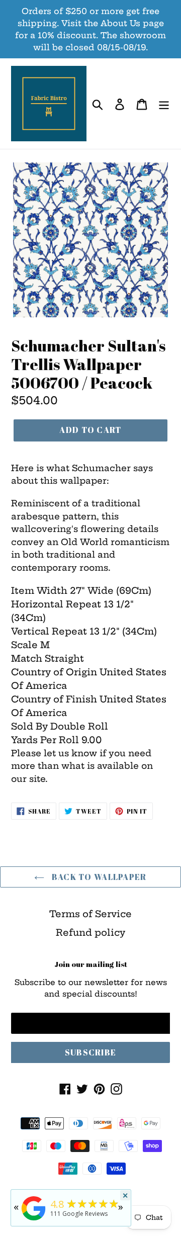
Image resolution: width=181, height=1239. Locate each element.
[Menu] (164, 104)
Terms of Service (90, 914)
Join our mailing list (90, 963)
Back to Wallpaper (97, 876)
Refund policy (90, 932)
